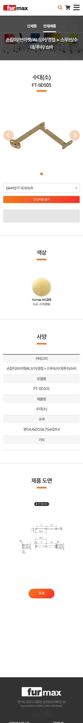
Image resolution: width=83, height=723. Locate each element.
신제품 (32, 26)
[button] (41, 173)
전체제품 (49, 26)
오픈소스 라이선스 (41, 713)
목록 (41, 593)
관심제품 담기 (42, 199)
